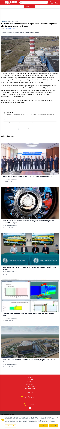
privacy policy (30, 122)
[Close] (57, 417)
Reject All (53, 426)
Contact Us (30, 381)
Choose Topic (28, 6)
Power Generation (35, 129)
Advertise (30, 379)
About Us (30, 378)
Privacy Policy (30, 385)
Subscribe (51, 119)
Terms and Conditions (30, 386)
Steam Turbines (14, 129)
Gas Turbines (5, 129)
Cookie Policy (11, 423)
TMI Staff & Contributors (11, 179)
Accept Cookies (43, 426)
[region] (30, 422)
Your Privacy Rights (30, 388)
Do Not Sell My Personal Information (30, 383)
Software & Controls (24, 129)
